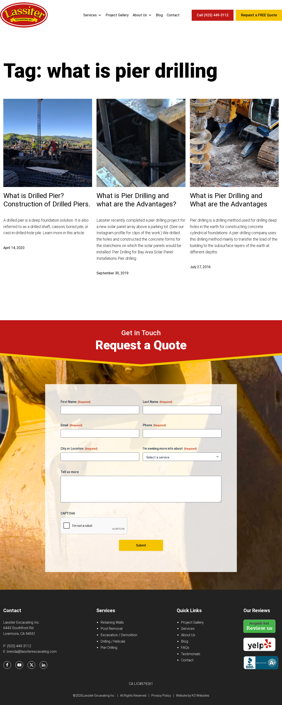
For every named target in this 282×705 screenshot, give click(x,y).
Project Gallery (117, 15)
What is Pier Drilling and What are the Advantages (228, 199)
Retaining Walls (112, 622)
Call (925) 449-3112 (212, 15)
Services (90, 15)
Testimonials (190, 654)
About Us (140, 15)
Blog (159, 15)
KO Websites (200, 695)
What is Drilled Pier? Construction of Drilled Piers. (47, 199)
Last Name (157, 402)
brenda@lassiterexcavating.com (32, 651)
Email (71, 425)
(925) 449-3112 (19, 646)
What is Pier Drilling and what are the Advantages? (136, 199)
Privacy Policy (161, 695)
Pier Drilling (109, 647)
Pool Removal (111, 628)
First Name (76, 402)
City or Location (79, 448)
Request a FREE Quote (259, 15)
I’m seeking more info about (170, 448)
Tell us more (70, 472)
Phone (154, 425)
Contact (173, 15)
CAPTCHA (68, 513)
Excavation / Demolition (119, 635)
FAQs (185, 647)
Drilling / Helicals (113, 641)
